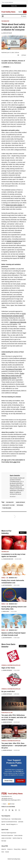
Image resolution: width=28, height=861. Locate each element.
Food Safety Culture (8, 505)
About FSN (20, 780)
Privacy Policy (17, 849)
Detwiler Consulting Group (14, 241)
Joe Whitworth (7, 585)
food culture (21, 256)
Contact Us (10, 849)
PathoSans (20, 505)
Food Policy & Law (6, 712)
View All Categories (11, 824)
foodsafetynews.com (6, 796)
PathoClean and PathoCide (18, 322)
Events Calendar (18, 835)
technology (5, 551)
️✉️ (3, 804)
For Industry (5, 21)
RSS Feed (3, 840)
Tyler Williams (6, 508)
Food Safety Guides (16, 819)
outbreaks (20, 821)
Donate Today (8, 780)
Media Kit (24, 849)
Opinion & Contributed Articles (10, 665)
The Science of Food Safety (13, 369)
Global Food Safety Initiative (14, 205)
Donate (7, 852)
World (3, 577)
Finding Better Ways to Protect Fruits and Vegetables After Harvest (12, 375)
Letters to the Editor (6, 838)
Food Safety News (15, 859)
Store (2, 852)
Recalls (3, 824)
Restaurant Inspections (7, 835)
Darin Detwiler (7, 33)
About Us (3, 849)
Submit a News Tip (17, 838)
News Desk (6, 611)
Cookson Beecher (8, 559)
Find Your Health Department (8, 832)
